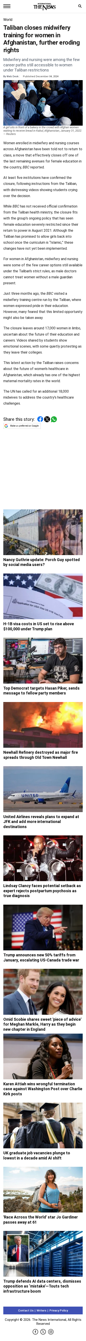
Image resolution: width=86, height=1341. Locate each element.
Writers (41, 1310)
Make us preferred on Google (24, 426)
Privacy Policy (58, 1310)
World (7, 20)
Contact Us (26, 1310)
